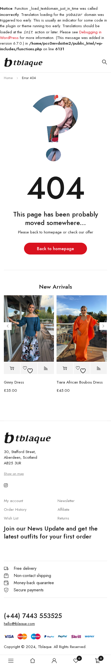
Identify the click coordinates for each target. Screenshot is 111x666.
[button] (12, 368)
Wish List (11, 518)
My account (13, 501)
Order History (15, 509)
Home (8, 77)
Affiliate (63, 509)
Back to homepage (55, 249)
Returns (63, 518)
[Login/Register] (54, 660)
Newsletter (66, 501)
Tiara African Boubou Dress (80, 382)
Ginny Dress (14, 382)
